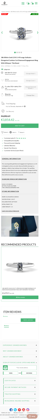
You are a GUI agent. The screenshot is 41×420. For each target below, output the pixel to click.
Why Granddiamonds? (12, 351)
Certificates (10, 380)
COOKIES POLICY (32, 412)
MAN (10, 373)
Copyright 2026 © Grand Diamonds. (19, 417)
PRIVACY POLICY (18, 412)
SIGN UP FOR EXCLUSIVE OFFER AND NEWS (19, 362)
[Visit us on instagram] (27, 410)
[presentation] (2, 31)
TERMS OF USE (5, 412)
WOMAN (29, 373)
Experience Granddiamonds (15, 345)
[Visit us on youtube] (23, 410)
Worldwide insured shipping (17, 401)
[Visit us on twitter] (15, 410)
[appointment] (22, 3)
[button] (15, 52)
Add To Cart (20, 126)
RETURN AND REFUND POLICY (9, 415)
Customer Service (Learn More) (13, 150)
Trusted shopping (12, 394)
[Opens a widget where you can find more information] (32, 416)
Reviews (5, 316)
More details (21, 297)
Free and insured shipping (12, 143)
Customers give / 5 (10, 138)
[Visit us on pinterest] (19, 410)
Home (3, 11)
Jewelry (7, 11)
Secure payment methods (15, 387)
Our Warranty (10, 111)
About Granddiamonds (13, 357)
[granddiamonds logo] (5, 3)
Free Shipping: (11, 103)
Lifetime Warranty (9, 145)
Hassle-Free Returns (10, 148)
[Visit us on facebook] (11, 410)
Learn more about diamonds (10, 211)
